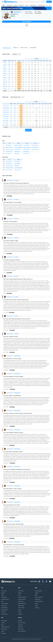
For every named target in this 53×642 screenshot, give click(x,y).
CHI (9, 80)
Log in (43, 1)
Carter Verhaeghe (18, 147)
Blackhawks (17, 355)
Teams (19, 612)
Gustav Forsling (9, 151)
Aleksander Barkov (18, 145)
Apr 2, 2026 (5, 118)
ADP (2, 601)
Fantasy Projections (22, 597)
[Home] (11, 1)
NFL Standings (4, 607)
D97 (27, 25)
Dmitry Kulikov (26, 153)
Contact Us (20, 624)
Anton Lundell (26, 145)
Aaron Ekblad (8, 153)
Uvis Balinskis (26, 151)
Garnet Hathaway (35, 149)
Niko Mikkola (17, 151)
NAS (9, 62)
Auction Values (21, 607)
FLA (9, 86)
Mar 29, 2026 (6, 114)
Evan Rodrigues (35, 145)
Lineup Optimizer (33, 5)
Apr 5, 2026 (5, 122)
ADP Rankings (21, 605)
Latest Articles (4, 614)
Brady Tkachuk (9, 147)
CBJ (9, 67)
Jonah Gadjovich (35, 147)
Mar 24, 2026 (6, 107)
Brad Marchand (26, 149)
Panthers (17, 180)
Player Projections (39, 597)
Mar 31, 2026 (5, 116)
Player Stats (4, 590)
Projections (21, 5)
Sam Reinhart (17, 149)
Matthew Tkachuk (9, 149)
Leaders (15, 5)
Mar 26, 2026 (6, 110)
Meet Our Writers (22, 622)
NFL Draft (3, 612)
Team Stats (3, 605)
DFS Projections (42, 5)
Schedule (20, 614)
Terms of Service (21, 631)
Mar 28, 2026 (6, 112)
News (26, 5)
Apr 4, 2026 (5, 120)
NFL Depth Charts (5, 599)
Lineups (19, 609)
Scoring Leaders (38, 590)
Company (20, 620)
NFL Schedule (4, 609)
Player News (4, 597)
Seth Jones (17, 153)
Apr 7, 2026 (5, 125)
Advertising (20, 627)
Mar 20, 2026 (6, 105)
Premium (49, 1)
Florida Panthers (18, 12)
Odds (2, 595)
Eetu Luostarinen (26, 147)
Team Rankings (4, 603)
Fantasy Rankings (21, 599)
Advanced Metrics (22, 603)
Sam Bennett (8, 145)
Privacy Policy (21, 629)
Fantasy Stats (9, 5)
